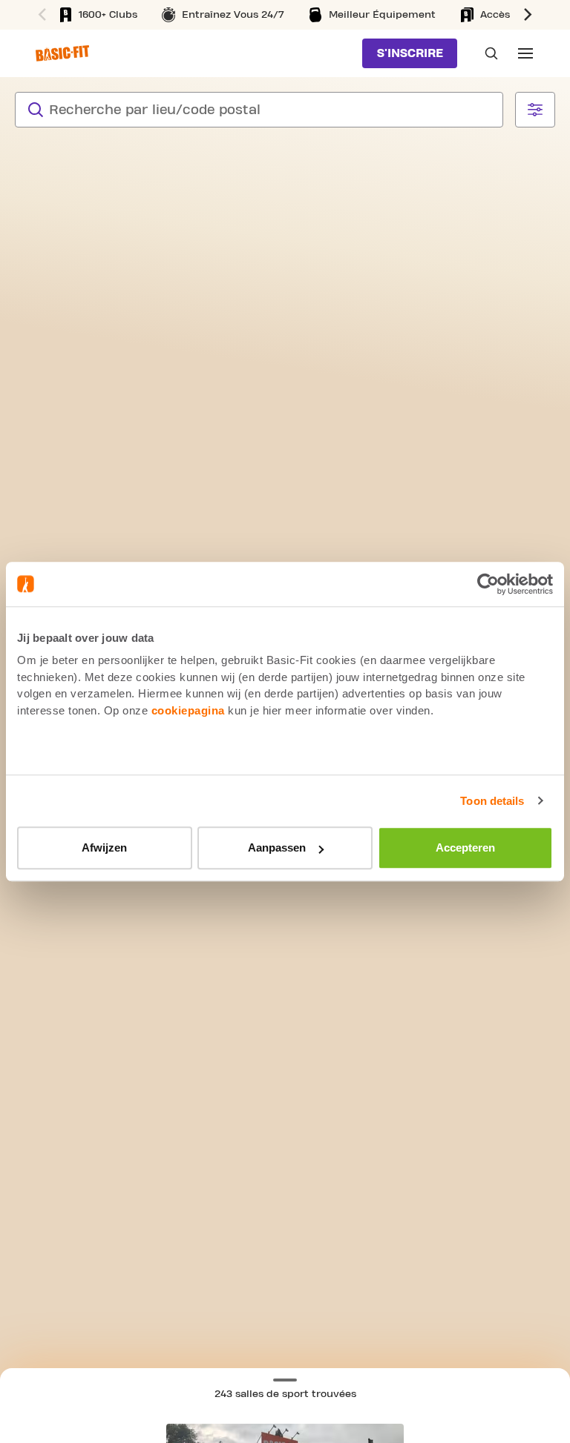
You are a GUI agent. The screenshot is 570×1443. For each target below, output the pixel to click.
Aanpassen (277, 847)
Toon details (492, 801)
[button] (529, 14)
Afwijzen (104, 847)
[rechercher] (36, 110)
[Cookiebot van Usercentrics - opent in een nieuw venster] (488, 584)
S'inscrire (410, 53)
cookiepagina (188, 710)
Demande (487, 53)
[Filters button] (535, 109)
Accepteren (465, 847)
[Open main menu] (525, 53)
